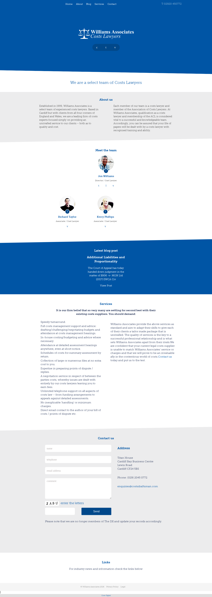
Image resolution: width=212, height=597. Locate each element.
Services (99, 3)
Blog (88, 3)
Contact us (165, 356)
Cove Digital (106, 595)
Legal (123, 587)
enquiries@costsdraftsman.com (137, 486)
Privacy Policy (112, 587)
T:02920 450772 (171, 3)
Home (69, 3)
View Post (106, 285)
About (79, 3)
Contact (111, 3)
